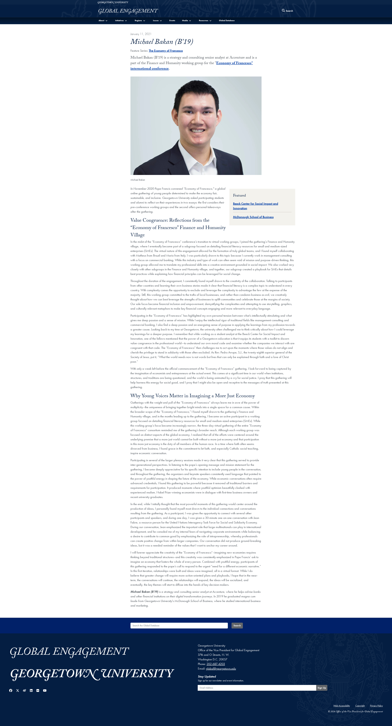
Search (237, 625)
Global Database (227, 20)
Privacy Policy (376, 705)
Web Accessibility (341, 705)
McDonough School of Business (253, 217)
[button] (103, 20)
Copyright (360, 705)
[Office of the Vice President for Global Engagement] (131, 11)
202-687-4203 (216, 664)
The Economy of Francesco (166, 51)
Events (172, 20)
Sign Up (322, 687)
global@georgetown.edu (221, 668)
